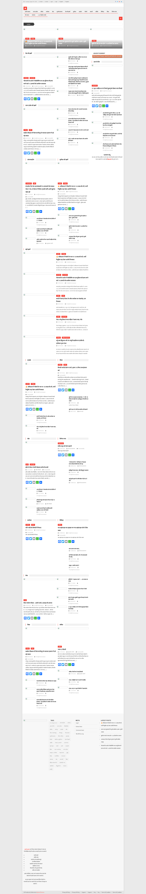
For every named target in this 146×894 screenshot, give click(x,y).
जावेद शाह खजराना (71, 448)
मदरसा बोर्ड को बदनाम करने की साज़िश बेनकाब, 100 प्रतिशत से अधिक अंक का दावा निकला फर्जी (78, 120)
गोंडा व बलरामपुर (53, 733)
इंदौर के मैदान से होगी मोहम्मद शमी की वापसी (37, 467)
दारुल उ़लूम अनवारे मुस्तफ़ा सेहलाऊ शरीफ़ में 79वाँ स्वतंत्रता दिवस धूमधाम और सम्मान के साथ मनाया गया (78, 68)
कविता (42, 11)
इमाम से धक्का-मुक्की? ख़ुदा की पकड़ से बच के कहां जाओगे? (78, 598)
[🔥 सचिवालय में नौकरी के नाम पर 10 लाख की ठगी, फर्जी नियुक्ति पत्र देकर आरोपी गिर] (73, 171)
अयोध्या (69, 723)
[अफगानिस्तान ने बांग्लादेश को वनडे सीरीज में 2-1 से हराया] (30, 219)
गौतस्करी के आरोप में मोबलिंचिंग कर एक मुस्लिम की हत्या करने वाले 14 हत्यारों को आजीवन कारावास (111, 747)
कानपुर (56, 729)
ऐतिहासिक (66, 726)
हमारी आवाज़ (27, 11)
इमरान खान (81, 411)
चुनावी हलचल (59, 11)
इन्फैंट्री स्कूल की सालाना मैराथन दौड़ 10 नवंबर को (46, 501)
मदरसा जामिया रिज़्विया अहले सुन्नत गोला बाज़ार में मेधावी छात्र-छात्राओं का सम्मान (45, 690)
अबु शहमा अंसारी (50, 243)
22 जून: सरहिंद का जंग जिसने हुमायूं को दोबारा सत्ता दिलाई (78, 608)
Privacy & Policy (66, 892)
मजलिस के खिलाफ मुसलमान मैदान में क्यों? (77, 589)
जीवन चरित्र (60, 736)
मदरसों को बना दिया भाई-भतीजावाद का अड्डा (46, 681)
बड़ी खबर (26, 78)
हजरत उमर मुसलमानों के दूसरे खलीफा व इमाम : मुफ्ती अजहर (72, 42)
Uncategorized (53, 723)
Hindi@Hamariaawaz (40, 46)
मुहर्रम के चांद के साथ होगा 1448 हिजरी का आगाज (105, 43)
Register (61, 1)
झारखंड (67, 736)
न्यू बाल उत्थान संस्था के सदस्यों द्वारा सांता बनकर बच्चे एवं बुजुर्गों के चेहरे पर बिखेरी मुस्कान (78, 92)
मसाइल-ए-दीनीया (53, 753)
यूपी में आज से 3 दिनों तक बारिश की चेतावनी (78, 409)
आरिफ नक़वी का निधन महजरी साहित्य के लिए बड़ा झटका (46, 240)
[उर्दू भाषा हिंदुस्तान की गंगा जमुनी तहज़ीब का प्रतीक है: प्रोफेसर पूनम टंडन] (39, 345)
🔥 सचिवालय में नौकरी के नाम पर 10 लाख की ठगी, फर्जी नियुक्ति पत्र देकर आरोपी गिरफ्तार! (38, 42)
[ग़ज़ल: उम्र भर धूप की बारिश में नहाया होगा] (63, 690)
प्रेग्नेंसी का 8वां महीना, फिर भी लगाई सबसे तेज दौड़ (78, 556)
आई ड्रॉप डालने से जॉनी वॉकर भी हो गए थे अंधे (78, 480)
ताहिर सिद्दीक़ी (81, 95)
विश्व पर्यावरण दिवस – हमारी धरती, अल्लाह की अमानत (38, 603)
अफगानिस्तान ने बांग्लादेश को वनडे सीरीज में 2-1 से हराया (46, 219)
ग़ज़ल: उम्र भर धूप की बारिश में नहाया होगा (78, 688)
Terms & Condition (106, 892)
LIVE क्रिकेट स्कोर (42, 15)
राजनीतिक (56, 756)
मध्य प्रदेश (32, 78)
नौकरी (86, 11)
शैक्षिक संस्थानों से (66, 337)
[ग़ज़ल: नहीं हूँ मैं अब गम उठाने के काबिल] (63, 681)
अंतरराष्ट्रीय (30, 159)
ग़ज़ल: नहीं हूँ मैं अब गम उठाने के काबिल (77, 680)
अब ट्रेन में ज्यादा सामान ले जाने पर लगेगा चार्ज (78, 130)
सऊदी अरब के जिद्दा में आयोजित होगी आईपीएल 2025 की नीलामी (44, 230)
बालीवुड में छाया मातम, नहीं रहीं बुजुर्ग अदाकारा (78, 470)
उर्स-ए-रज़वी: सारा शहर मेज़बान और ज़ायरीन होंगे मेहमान (78, 139)
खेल (53, 11)
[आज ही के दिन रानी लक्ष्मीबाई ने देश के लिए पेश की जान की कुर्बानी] (97, 124)
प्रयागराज (66, 743)
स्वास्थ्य (33, 15)
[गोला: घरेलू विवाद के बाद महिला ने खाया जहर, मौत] (39, 324)
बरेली (57, 746)
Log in (77, 723)
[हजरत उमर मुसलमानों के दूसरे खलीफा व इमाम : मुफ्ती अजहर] (63, 217)
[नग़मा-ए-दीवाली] (73, 636)
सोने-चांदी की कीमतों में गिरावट (33, 527)
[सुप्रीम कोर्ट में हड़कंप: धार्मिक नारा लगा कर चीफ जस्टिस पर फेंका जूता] (62, 59)
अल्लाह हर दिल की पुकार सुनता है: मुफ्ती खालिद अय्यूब (77, 237)
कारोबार (47, 11)
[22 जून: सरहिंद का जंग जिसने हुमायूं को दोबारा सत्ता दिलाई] (62, 609)
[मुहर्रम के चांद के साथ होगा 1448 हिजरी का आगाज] (106, 38)
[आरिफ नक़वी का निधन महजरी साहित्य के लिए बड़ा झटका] (30, 241)
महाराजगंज (61, 753)
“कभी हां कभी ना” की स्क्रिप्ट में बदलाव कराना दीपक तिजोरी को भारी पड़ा (77, 463)
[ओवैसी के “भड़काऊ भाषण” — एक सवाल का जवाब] (62, 581)
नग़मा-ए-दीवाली (62, 649)
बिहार (51, 749)
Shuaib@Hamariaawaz (74, 569)
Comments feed (80, 730)
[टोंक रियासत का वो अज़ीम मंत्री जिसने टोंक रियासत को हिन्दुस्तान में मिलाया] (97, 145)
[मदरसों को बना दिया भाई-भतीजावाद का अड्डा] (30, 682)
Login (51, 1)
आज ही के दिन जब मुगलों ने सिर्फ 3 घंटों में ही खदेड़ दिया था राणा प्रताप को (112, 135)
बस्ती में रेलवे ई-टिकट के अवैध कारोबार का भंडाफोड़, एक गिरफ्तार (46, 417)
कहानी (91, 11)
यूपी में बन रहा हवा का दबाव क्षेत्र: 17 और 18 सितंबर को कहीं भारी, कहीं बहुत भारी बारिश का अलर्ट (78, 399)
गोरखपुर (32, 38)
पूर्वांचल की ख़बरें (64, 159)
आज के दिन (97, 62)
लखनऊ (51, 759)
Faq (95, 892)
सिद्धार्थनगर (58, 766)
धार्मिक (96, 11)
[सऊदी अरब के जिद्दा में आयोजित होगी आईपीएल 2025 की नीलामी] (30, 230)
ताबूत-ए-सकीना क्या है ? (74, 565)
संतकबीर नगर (62, 762)
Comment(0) (50, 86)
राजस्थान (63, 756)
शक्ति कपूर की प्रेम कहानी (65, 446)
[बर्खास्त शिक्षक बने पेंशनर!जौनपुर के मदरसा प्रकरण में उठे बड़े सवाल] (40, 118)
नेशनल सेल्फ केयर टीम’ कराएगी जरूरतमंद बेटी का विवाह (77, 110)
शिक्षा (108, 11)
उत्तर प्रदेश (35, 11)
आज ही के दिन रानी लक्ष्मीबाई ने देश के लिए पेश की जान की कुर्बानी (112, 124)
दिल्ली (33, 525)
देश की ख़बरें (67, 11)
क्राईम (80, 11)
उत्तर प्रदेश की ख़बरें (30, 105)
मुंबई (34, 183)
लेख (26, 575)
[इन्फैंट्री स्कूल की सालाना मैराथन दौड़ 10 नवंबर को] (30, 501)
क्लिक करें (109, 159)
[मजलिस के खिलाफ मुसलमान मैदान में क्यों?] (62, 591)
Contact (41, 1)
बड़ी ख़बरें (27, 249)
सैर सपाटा (27, 15)
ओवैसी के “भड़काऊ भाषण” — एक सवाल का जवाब (78, 580)
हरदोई (51, 769)
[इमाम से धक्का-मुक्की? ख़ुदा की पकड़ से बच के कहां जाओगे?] (62, 600)
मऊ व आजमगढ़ (57, 749)
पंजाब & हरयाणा (58, 743)
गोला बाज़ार (64, 317)
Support (84, 892)
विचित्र (102, 11)
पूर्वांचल (74, 11)
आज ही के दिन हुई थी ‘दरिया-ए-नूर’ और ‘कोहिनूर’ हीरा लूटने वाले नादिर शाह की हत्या (112, 114)
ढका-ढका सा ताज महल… (74, 549)
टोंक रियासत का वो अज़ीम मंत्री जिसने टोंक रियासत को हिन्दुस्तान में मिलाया (112, 145)
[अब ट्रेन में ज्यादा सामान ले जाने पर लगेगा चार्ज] (62, 132)
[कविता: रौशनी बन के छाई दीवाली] (63, 673)
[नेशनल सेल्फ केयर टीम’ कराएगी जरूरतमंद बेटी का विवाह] (62, 111)
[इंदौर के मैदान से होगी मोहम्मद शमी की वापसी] (41, 451)
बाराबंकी (67, 746)
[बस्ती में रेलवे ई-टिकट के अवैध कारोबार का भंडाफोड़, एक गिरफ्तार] (39, 303)
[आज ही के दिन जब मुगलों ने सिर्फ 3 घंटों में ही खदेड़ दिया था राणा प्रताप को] (97, 135)
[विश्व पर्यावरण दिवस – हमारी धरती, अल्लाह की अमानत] (40, 588)
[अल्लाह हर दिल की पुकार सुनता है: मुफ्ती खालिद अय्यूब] (63, 238)
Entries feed (79, 726)
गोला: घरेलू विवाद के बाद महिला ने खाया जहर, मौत (69, 319)
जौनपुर (25, 130)
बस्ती (63, 296)
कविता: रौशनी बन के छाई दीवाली (76, 672)
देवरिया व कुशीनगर (58, 739)
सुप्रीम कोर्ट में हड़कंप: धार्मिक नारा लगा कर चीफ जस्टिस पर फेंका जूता (77, 58)
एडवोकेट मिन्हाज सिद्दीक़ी (73, 405)
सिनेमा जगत (114, 11)
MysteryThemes (40, 892)
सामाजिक (52, 766)
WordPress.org (80, 734)
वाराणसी (61, 759)
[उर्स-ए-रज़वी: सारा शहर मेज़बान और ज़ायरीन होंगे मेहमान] (62, 141)
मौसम (61, 360)
